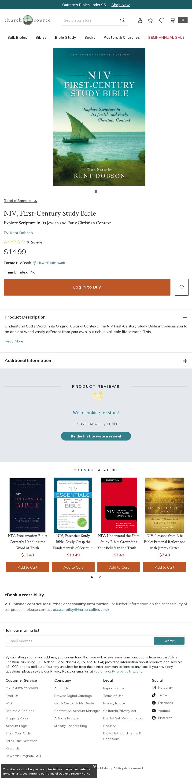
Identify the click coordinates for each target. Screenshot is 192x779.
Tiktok (162, 695)
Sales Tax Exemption (21, 741)
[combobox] (95, 20)
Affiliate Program (67, 718)
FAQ (9, 703)
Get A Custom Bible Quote (74, 703)
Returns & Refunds (20, 711)
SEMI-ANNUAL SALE (166, 37)
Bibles (41, 37)
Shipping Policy (17, 718)
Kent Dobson (21, 232)
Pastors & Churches (122, 37)
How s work (51, 263)
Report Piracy (113, 688)
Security (109, 726)
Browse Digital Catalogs (73, 696)
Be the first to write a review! (96, 436)
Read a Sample (17, 200)
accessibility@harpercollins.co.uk (81, 609)
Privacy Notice (114, 703)
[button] (96, 191)
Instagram (166, 687)
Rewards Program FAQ (23, 756)
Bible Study (65, 37)
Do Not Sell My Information (123, 718)
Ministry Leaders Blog (70, 726)
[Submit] (122, 20)
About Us (61, 688)
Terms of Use (113, 696)
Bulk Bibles (17, 37)
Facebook (165, 703)
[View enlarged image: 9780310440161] (99, 117)
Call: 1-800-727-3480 (22, 688)
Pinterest (165, 718)
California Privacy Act (119, 711)
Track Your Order (19, 733)
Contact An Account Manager (77, 711)
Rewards (12, 748)
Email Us (12, 696)
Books (90, 37)
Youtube (164, 711)
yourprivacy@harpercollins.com (117, 671)
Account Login (17, 726)
